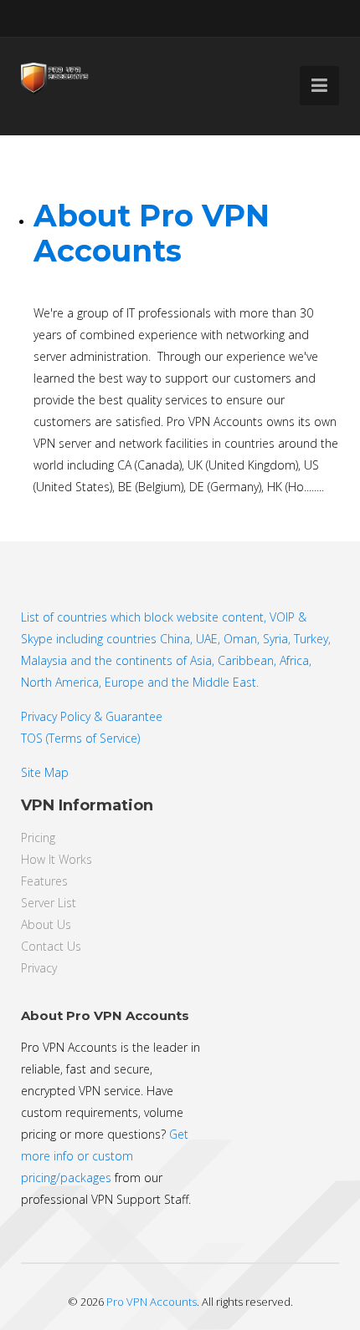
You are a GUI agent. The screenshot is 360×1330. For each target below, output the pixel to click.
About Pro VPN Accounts (151, 233)
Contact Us (51, 946)
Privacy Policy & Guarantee (91, 716)
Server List (48, 903)
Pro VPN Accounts (151, 1301)
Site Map (45, 772)
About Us (46, 924)
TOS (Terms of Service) (80, 738)
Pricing (38, 837)
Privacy (39, 968)
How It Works (56, 859)
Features (44, 881)
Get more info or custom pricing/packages (104, 1155)
